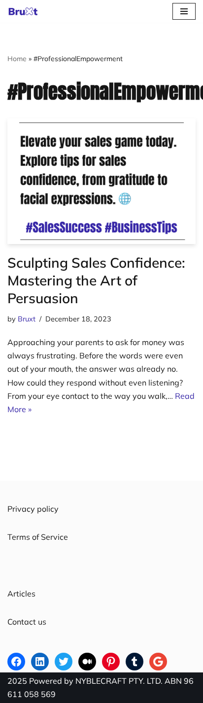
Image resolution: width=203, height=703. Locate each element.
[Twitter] (63, 661)
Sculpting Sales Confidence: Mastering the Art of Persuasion (96, 280)
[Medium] (87, 661)
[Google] (158, 661)
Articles (21, 593)
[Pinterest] (111, 661)
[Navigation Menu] (184, 11)
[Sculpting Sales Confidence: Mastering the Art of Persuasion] (101, 181)
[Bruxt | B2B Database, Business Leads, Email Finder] (25, 11)
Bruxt (26, 319)
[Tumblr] (134, 661)
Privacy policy (33, 509)
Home (17, 58)
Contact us (26, 622)
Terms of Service (37, 537)
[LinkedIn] (40, 661)
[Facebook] (16, 661)
